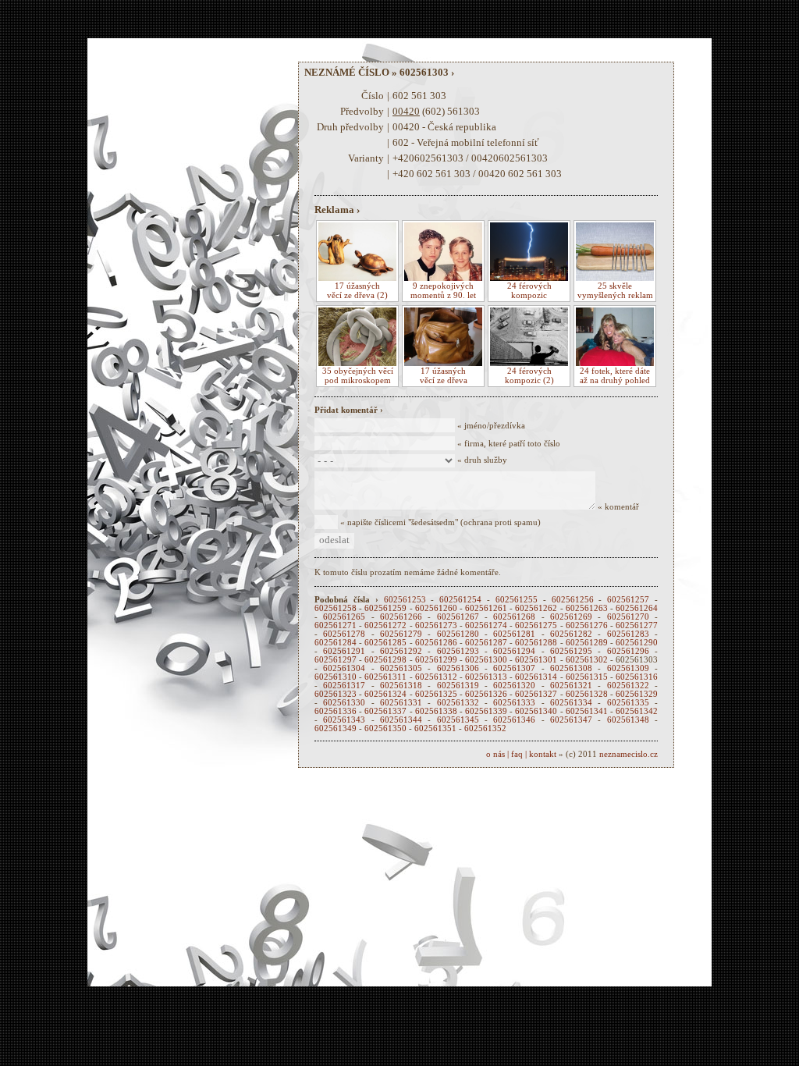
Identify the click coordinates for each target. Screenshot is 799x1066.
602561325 (436, 694)
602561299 (436, 660)
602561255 (516, 599)
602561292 (401, 651)
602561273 (436, 625)
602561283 (628, 634)
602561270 (628, 617)
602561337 (385, 711)
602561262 (536, 608)
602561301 (536, 660)
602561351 (435, 728)
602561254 (460, 599)
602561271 (335, 625)
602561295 (571, 651)
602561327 (536, 694)
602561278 (344, 634)
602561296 (628, 651)
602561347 (571, 720)
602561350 (385, 728)
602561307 (514, 668)
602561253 (405, 599)
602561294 (514, 651)
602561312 (436, 677)
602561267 (458, 617)
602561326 (486, 694)
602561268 (514, 617)
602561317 (344, 685)
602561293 (458, 651)
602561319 (458, 685)
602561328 (587, 694)
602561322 (628, 685)
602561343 (344, 720)
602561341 (587, 711)
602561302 (587, 660)
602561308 (571, 668)
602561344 (401, 720)
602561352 (485, 728)
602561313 (486, 677)
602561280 (458, 634)
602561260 (436, 608)
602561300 (486, 660)
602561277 (637, 625)
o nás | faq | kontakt (521, 754)
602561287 (486, 642)
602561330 (344, 702)
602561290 (637, 642)
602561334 (571, 702)
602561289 (587, 642)
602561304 (344, 668)
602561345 (458, 720)
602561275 (536, 625)
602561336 (335, 711)
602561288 (536, 642)
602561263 (587, 608)
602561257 (628, 599)
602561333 (514, 702)
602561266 (401, 617)
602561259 (385, 608)
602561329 (637, 694)
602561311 (385, 677)
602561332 (458, 702)
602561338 (436, 711)
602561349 (335, 728)
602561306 (458, 668)
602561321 (571, 685)
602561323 (335, 694)
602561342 (637, 711)
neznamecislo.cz (628, 754)
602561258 (335, 608)
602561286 (436, 642)
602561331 (401, 702)
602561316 (637, 677)
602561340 (536, 711)
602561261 (486, 608)
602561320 (514, 685)
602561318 (401, 685)
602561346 (514, 720)
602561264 (637, 608)
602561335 (628, 702)
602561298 (385, 660)
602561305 (401, 668)
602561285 (385, 642)
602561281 (514, 634)
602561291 (344, 651)
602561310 (335, 677)
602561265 (344, 617)
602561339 (486, 711)
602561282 (571, 634)
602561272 (385, 625)
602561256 (573, 599)
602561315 (587, 677)
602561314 (536, 677)
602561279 (401, 634)
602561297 (335, 660)
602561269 (571, 617)
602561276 (587, 625)
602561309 (628, 668)
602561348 (628, 720)
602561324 (385, 694)
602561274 (486, 625)
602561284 (335, 642)
